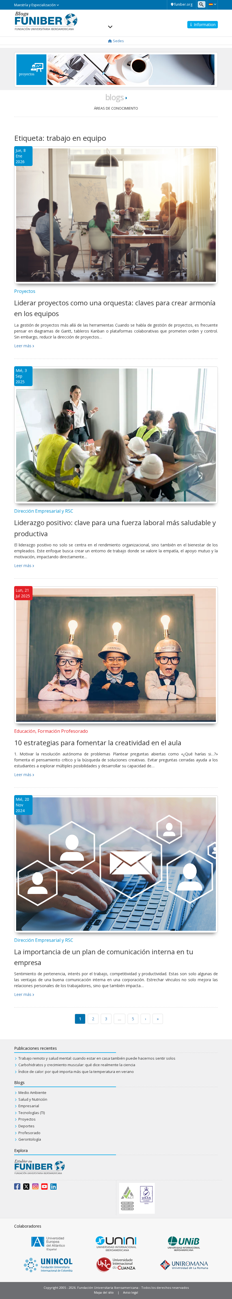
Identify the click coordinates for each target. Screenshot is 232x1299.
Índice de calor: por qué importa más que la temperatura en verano (76, 1071)
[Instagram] (35, 1187)
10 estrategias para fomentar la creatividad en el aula (97, 742)
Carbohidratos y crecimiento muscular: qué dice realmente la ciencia (76, 1064)
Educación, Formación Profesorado (51, 731)
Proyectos (24, 291)
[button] (212, 4)
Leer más (22, 345)
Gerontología (29, 1139)
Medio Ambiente (32, 1092)
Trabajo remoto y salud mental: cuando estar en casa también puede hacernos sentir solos (96, 1058)
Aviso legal (130, 1292)
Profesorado (29, 1132)
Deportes (26, 1125)
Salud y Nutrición (32, 1099)
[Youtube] (44, 1187)
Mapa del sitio (104, 1292)
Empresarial (28, 1105)
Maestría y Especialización (35, 5)
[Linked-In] (53, 1187)
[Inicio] (46, 20)
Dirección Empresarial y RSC (43, 511)
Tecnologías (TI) (31, 1112)
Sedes (118, 40)
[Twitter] (26, 1187)
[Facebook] (17, 1187)
